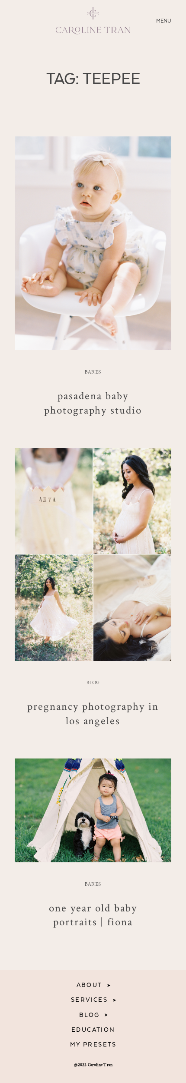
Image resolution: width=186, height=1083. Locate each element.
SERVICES (89, 1000)
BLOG (89, 1015)
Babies (93, 372)
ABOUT (90, 985)
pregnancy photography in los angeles (93, 713)
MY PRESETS (93, 1045)
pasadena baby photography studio (93, 402)
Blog (93, 683)
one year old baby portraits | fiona (93, 915)
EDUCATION (93, 1030)
